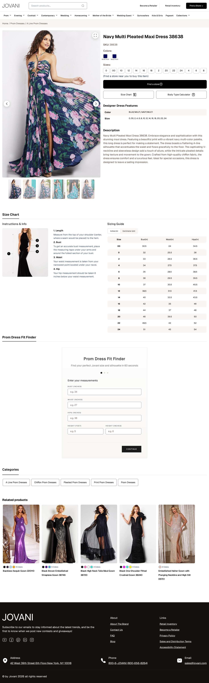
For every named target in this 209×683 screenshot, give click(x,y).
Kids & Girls (157, 15)
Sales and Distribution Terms (175, 641)
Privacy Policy (167, 635)
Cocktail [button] (32, 15)
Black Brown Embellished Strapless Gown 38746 (55, 573)
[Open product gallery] (95, 35)
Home (5, 23)
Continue (131, 449)
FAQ (112, 635)
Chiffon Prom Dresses (45, 482)
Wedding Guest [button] (124, 15)
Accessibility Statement (173, 647)
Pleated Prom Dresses (75, 482)
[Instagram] (32, 640)
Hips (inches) (74, 413)
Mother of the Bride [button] (102, 15)
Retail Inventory (168, 623)
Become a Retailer (170, 629)
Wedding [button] (64, 15)
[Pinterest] (18, 640)
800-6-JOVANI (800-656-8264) (128, 663)
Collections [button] (181, 15)
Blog (112, 641)
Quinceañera (143, 15)
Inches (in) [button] (114, 231)
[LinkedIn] (25, 640)
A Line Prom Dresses (37, 23)
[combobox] (58, 5)
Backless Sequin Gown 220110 (18, 570)
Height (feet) (74, 426)
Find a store (153, 84)
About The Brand (119, 623)
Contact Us (116, 629)
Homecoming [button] (81, 15)
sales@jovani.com (196, 663)
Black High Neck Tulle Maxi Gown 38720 (98, 573)
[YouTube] (4, 640)
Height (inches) (114, 426)
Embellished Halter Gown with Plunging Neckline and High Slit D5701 (174, 575)
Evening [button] (18, 15)
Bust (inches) (75, 386)
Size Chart (126, 94)
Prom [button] (6, 15)
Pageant (169, 15)
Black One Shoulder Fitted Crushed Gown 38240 (133, 573)
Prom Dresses (17, 23)
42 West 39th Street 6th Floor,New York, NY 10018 (40, 663)
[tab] (104, 214)
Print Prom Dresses (104, 482)
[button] (7, 104)
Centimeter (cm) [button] (129, 231)
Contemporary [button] (48, 15)
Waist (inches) (75, 400)
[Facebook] (11, 640)
